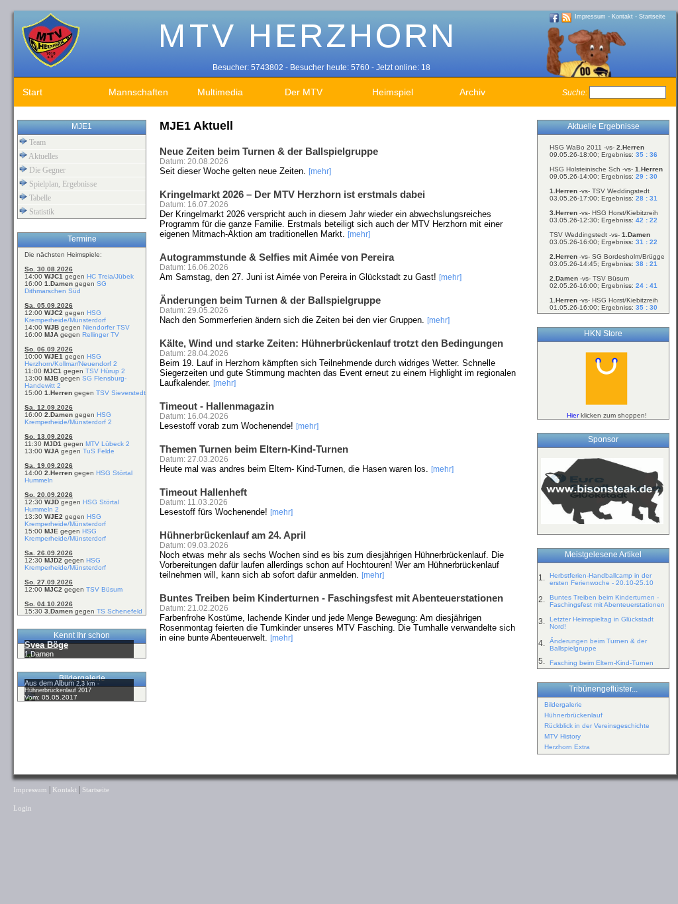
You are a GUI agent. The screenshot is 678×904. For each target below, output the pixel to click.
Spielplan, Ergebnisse (62, 184)
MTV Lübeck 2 (107, 443)
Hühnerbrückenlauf (573, 715)
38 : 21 (646, 263)
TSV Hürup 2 (105, 371)
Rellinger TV (100, 334)
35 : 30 (646, 307)
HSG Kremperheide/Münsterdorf (65, 316)
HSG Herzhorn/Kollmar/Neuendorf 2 (70, 360)
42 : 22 (646, 220)
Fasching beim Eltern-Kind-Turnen (602, 662)
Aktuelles (42, 156)
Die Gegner (46, 170)
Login (22, 808)
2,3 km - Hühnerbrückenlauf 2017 (61, 687)
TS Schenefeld (119, 611)
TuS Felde (99, 451)
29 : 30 (646, 176)
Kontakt (622, 16)
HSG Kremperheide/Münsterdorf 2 (68, 418)
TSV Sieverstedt (121, 392)
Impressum (590, 16)
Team (36, 142)
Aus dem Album (50, 683)
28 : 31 (646, 198)
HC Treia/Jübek (110, 276)
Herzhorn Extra (567, 746)
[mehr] (320, 171)
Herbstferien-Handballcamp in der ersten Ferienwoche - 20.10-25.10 (602, 579)
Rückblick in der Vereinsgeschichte (597, 725)
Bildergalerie (563, 704)
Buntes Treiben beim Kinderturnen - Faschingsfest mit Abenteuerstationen (607, 601)
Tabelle (39, 198)
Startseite (652, 16)
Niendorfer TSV (106, 327)
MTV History (562, 736)
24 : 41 (646, 285)
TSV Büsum (104, 589)
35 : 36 (646, 154)
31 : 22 (646, 242)
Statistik (40, 211)
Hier (573, 415)
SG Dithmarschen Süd (65, 287)
